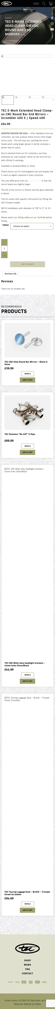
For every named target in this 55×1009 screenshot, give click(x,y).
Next (53, 99)
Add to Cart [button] (27, 452)
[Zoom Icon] (27, 74)
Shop (27, 960)
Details (28, 374)
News (27, 964)
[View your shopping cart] (51, 3)
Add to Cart (27, 380)
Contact (27, 973)
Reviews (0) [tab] (10, 273)
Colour (6, 225)
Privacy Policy (11, 1000)
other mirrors (35, 180)
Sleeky (38, 1004)
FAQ (27, 969)
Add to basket (27, 264)
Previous (1, 99)
